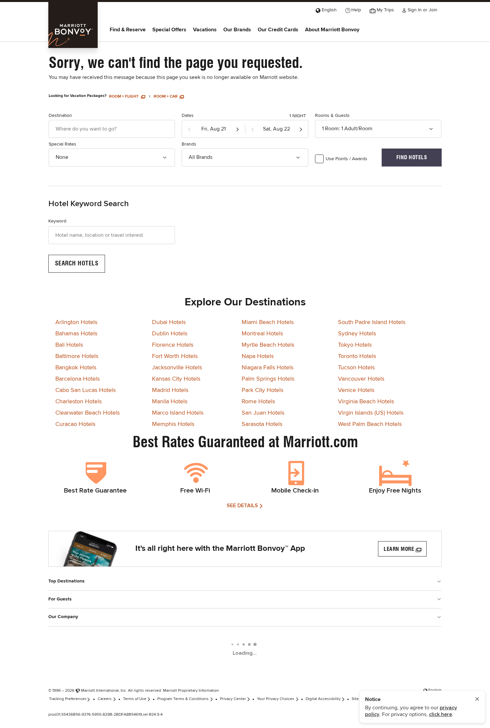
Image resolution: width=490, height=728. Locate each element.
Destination (60, 115)
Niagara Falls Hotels (267, 368)
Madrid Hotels (170, 390)
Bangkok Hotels (75, 368)
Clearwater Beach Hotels (87, 413)
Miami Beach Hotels (268, 322)
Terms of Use (134, 699)
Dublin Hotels (169, 334)
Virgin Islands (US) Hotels (370, 413)
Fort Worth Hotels (175, 356)
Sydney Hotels (357, 334)
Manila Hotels (169, 402)
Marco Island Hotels (177, 413)
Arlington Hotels (76, 322)
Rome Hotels (258, 402)
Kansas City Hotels (176, 379)
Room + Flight (124, 97)
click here (440, 714)
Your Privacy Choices (275, 699)
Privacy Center (233, 699)
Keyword (57, 221)
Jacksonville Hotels (177, 368)
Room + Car (166, 97)
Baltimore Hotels (76, 356)
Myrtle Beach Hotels (268, 345)
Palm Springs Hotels (268, 379)
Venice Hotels (356, 390)
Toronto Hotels (357, 356)
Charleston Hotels (78, 402)
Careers (105, 699)
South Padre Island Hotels (371, 322)
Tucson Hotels (356, 368)
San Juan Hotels (263, 413)
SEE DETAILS (242, 505)
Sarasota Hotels (262, 424)
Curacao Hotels (75, 424)
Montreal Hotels (262, 334)
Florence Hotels (172, 345)
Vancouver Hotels (361, 379)
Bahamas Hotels (76, 334)
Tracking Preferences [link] (68, 699)
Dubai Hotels (169, 322)
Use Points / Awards (346, 159)
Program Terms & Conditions (183, 699)
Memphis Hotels (173, 424)
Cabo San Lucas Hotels (85, 390)
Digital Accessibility (323, 699)
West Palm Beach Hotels (370, 424)
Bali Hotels (69, 345)
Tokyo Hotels (355, 345)
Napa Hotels (258, 356)
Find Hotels (411, 157)
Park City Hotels (262, 390)
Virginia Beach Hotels (366, 402)
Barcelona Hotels (77, 379)
